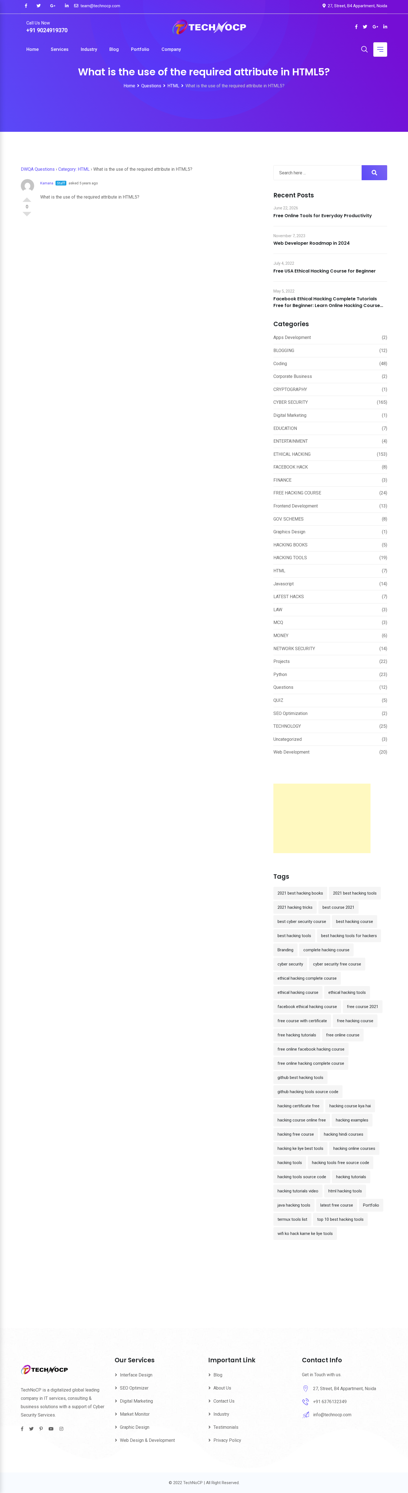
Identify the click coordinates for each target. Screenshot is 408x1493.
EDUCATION (285, 428)
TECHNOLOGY (287, 726)
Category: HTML (74, 169)
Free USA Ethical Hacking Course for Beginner (324, 271)
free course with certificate (302, 1020)
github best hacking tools (300, 1077)
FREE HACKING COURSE (297, 493)
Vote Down (26, 216)
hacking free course (296, 1134)
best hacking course (354, 921)
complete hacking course (326, 949)
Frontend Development (295, 506)
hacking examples (352, 1120)
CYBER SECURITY (290, 402)
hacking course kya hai (350, 1105)
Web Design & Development (147, 1440)
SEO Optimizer (134, 1388)
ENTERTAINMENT (290, 441)
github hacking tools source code (308, 1091)
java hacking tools (294, 1205)
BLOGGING (283, 350)
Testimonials (225, 1427)
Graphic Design (134, 1427)
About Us (222, 1388)
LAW (277, 609)
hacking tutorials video (298, 1191)
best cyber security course (302, 921)
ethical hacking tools (347, 992)
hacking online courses (354, 1148)
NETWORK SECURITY (294, 648)
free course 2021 (362, 1006)
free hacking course (355, 1020)
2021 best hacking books (300, 893)
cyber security (290, 964)
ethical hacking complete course (307, 978)
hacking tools (290, 1162)
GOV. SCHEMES (288, 519)
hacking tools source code (302, 1176)
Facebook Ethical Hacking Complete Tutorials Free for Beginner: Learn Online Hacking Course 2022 (326, 305)
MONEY (280, 635)
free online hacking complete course (311, 1063)
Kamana (46, 183)
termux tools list (292, 1219)
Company (171, 49)
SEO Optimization (290, 713)
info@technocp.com (332, 1414)
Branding (285, 949)
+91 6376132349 (330, 1401)
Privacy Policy (227, 1440)
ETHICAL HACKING (292, 454)
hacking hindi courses (343, 1134)
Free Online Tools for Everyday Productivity (322, 215)
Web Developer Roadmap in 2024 (311, 243)
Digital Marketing (289, 415)
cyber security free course (337, 964)
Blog (114, 49)
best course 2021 (338, 907)
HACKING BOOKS (290, 545)
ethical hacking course (298, 992)
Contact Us (224, 1401)
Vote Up (26, 197)
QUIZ (278, 700)
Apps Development (292, 337)
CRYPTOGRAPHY (290, 389)
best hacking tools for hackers (349, 935)
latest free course (336, 1205)
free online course (342, 1035)
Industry (89, 49)
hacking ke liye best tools (300, 1148)
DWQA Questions (38, 169)
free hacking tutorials (297, 1035)
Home (32, 49)
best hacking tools (294, 935)
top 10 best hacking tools (340, 1219)
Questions (283, 687)
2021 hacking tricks (295, 907)
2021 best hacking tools (355, 893)
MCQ (278, 622)
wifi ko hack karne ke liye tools (305, 1233)
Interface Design (136, 1375)
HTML (279, 570)
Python (280, 674)
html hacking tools (345, 1191)
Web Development (291, 752)
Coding (280, 363)
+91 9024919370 (46, 30)
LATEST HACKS (288, 596)
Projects (281, 661)
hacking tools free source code (340, 1162)
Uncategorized (287, 739)
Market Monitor (135, 1414)
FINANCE (282, 480)
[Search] (364, 49)
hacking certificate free (298, 1105)
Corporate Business (292, 376)
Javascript (283, 583)
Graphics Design (289, 531)
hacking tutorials (351, 1176)
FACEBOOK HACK (290, 467)
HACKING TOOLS (290, 557)
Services (60, 49)
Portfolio (140, 49)
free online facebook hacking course (311, 1049)
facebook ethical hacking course (307, 1006)
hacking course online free (302, 1120)
